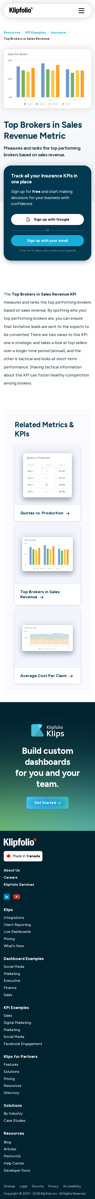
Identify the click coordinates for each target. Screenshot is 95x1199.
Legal (23, 1186)
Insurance (58, 32)
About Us (12, 870)
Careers (11, 877)
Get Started (45, 802)
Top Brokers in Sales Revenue (40, 594)
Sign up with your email (47, 240)
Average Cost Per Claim (43, 675)
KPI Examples (35, 32)
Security (38, 1186)
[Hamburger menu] (81, 10)
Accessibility (72, 1186)
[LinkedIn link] (7, 897)
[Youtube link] (16, 897)
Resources (12, 32)
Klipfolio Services (19, 884)
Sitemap (9, 1186)
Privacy (53, 1186)
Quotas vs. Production (41, 512)
